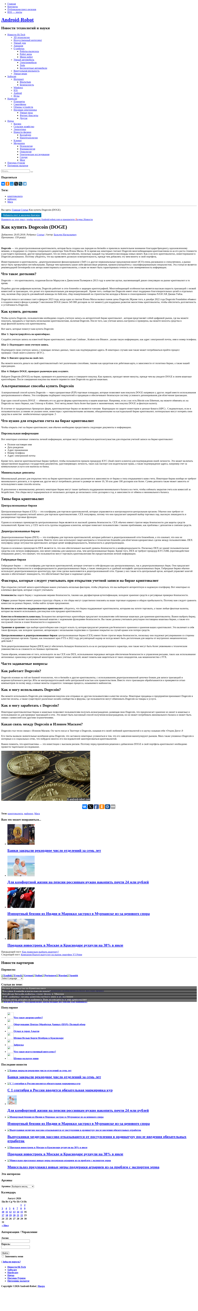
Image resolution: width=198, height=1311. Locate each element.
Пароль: (5, 1244)
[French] (17, 975)
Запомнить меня (13, 1256)
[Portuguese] (49, 975)
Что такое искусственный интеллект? (35, 1051)
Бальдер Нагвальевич (65, 234)
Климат (18, 140)
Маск (10, 201)
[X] (16, 184)
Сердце (24, 157)
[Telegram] (25, 184)
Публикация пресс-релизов (21, 9)
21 (18, 1215)
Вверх (41, 1286)
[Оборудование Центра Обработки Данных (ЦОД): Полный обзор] (10, 1024)
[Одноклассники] (7, 184)
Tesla (22, 65)
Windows (18, 87)
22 (21, 1215)
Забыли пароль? (11, 1261)
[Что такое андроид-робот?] (10, 1017)
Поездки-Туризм (16, 162)
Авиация (18, 45)
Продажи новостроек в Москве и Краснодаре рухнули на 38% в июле (65, 1154)
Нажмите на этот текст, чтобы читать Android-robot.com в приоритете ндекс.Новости (47, 219)
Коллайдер (25, 135)
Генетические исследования (34, 154)
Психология (26, 146)
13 (14, 1212)
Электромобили (28, 62)
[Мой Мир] (12, 184)
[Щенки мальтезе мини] (10, 1058)
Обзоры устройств (23, 107)
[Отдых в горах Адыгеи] (10, 1031)
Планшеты (19, 101)
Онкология (25, 151)
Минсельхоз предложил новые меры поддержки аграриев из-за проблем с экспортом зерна (83, 1167)
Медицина (19, 143)
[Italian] (37, 975)
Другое (23, 118)
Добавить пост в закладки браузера (21, 215)
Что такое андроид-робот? (28, 1017)
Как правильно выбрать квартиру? (40, 951)
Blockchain (25, 82)
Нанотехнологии (29, 137)
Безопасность (27, 84)
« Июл (5, 1225)
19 (10, 1215)
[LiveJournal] (20, 184)
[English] (6, 975)
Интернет (19, 79)
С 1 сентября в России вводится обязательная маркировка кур (60, 1090)
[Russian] (61, 975)
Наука (10, 121)
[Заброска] (10, 1045)
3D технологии (22, 37)
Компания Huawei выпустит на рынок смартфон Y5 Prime (51, 954)
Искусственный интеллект (28, 40)
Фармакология (27, 149)
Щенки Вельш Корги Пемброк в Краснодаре (39, 1038)
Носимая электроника (25, 110)
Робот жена (26, 54)
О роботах (19, 48)
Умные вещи (20, 73)
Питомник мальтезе (17, 165)
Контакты (12, 6)
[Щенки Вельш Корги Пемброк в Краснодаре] (10, 1038)
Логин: (5, 1238)
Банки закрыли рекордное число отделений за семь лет (54, 1077)
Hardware (12, 98)
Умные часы (26, 112)
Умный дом (20, 43)
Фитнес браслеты (29, 115)
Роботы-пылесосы (29, 51)
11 (7, 1212)
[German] (27, 975)
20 (14, 1215)
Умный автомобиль (24, 59)
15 (21, 1212)
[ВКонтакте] (3, 184)
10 (3, 1212)
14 (18, 1212)
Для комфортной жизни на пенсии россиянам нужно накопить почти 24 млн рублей (78, 1110)
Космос (17, 123)
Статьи (24, 210)
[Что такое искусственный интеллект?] (10, 1051)
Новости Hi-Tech (16, 34)
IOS (16, 90)
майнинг (12, 199)
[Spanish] (72, 975)
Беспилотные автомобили (33, 68)
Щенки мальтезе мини (26, 1058)
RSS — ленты (14, 12)
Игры (16, 96)
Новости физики (22, 132)
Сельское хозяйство (24, 126)
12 (10, 1212)
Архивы (6, 1186)
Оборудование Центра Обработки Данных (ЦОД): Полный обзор (49, 1024)
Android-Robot (17, 19)
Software (11, 76)
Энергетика (20, 129)
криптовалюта (15, 196)
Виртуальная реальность (26, 71)
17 (3, 1215)
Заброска (19, 1045)
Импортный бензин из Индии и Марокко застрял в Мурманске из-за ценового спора (78, 1124)
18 (7, 1215)
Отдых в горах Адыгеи (26, 1031)
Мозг (22, 160)
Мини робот (26, 57)
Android (18, 93)
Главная (11, 3)
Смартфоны (20, 104)
